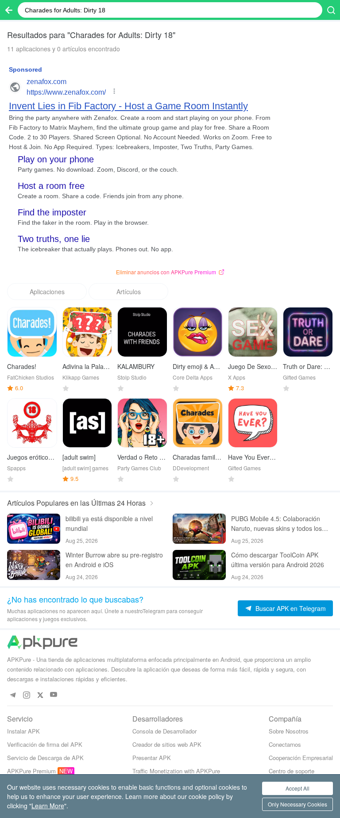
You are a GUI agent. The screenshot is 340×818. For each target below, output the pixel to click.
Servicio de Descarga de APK (45, 757)
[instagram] (26, 694)
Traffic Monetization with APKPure (176, 771)
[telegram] (12, 694)
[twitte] (40, 694)
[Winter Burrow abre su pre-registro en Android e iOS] (33, 565)
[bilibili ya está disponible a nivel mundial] (33, 529)
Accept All (297, 788)
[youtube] (53, 694)
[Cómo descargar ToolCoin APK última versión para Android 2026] (199, 565)
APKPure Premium (31, 771)
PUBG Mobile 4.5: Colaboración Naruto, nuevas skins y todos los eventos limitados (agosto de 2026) (280, 523)
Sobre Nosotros (289, 731)
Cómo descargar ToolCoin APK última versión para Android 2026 (277, 559)
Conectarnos (285, 744)
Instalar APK (23, 731)
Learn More (47, 805)
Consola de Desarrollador (164, 731)
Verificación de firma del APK (44, 744)
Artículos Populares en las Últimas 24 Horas (76, 503)
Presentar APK (151, 757)
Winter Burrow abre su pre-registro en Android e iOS (114, 559)
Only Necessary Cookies (297, 804)
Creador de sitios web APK (166, 744)
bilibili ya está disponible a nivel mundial (109, 523)
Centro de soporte (291, 771)
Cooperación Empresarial (301, 757)
